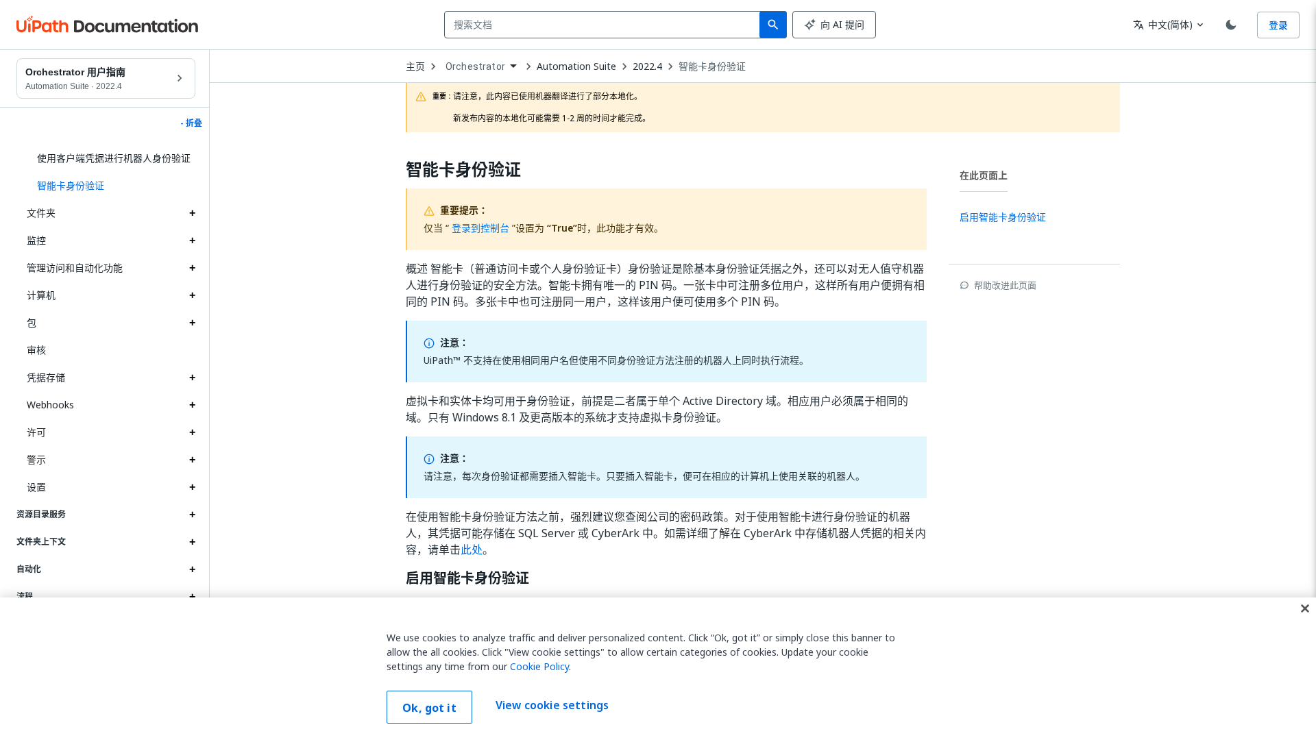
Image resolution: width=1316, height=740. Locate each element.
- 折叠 (191, 123)
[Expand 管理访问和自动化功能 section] (191, 268)
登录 (1278, 25)
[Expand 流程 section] (191, 597)
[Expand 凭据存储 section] (191, 377)
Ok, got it (429, 708)
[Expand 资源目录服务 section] (191, 514)
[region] (658, 668)
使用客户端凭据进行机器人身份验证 (114, 158)
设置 (36, 487)
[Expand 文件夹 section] (191, 213)
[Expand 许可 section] (191, 432)
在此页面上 (984, 175)
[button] (111, 185)
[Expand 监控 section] (191, 240)
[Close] (1305, 608)
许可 (36, 432)
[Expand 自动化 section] (191, 569)
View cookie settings (552, 706)
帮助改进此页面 (1005, 285)
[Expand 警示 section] (191, 460)
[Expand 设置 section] (191, 487)
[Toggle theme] (1231, 24)
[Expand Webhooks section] (191, 405)
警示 (36, 459)
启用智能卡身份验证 (467, 578)
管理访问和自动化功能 (75, 267)
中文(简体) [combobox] (1163, 24)
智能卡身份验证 (712, 66)
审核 (36, 350)
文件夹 (41, 213)
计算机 (41, 295)
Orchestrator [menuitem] (475, 66)
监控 (36, 240)
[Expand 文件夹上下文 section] (191, 542)
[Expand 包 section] (191, 323)
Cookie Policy (539, 666)
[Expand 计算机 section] (191, 295)
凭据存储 (46, 377)
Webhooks (50, 404)
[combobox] (604, 24)
